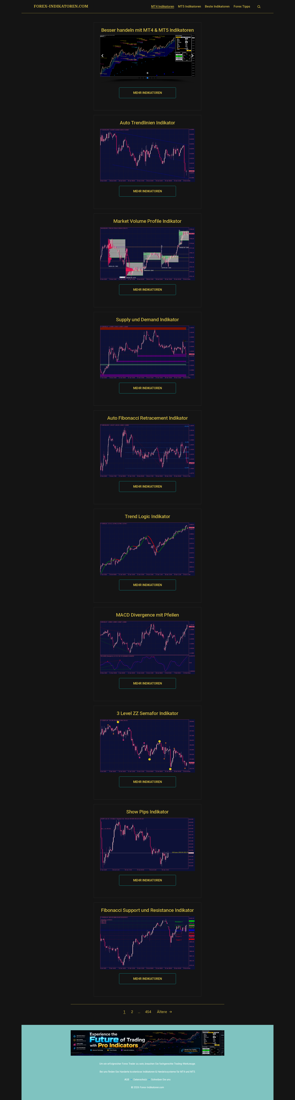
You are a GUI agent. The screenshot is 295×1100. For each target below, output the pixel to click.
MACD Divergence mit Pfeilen (147, 615)
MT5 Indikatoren (189, 6)
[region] (147, 59)
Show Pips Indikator (147, 812)
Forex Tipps (242, 6)
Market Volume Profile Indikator (147, 221)
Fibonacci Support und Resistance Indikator (147, 910)
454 (148, 1012)
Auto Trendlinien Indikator (147, 123)
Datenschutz (140, 1079)
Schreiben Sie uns (161, 1079)
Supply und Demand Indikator (147, 319)
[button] (102, 55)
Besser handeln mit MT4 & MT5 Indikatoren (147, 30)
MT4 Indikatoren (162, 6)
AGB (126, 1079)
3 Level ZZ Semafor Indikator (147, 713)
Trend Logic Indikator (147, 516)
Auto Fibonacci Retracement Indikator (147, 418)
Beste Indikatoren (217, 6)
